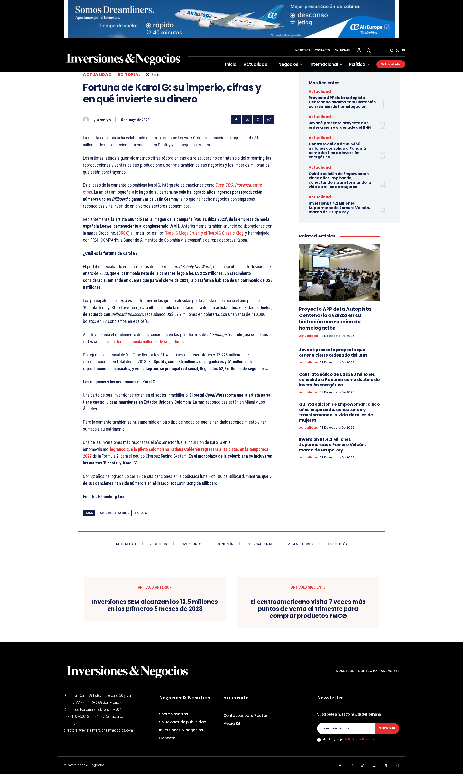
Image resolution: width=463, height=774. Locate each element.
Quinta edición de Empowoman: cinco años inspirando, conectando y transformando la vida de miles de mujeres (340, 180)
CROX (123, 233)
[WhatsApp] (269, 119)
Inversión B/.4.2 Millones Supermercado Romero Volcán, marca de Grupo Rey (339, 208)
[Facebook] (386, 51)
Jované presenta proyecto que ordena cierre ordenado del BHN (340, 125)
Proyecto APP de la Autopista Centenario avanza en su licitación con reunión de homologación (342, 102)
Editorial (129, 75)
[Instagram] (392, 51)
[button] (368, 50)
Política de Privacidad (361, 739)
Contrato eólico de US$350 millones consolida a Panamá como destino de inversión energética (337, 150)
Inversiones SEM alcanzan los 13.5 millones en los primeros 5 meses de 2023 (155, 605)
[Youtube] (403, 51)
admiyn (104, 120)
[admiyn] (87, 120)
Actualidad (97, 75)
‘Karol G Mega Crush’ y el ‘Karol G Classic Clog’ (204, 233)
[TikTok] (363, 765)
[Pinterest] (258, 119)
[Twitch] (374, 765)
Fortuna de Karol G (113, 513)
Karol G (141, 513)
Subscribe (387, 728)
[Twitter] (397, 51)
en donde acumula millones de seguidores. (147, 341)
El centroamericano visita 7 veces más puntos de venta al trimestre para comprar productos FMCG (308, 609)
